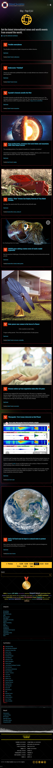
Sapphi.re (23, 762)
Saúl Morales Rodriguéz (11, 648)
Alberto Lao (8, 678)
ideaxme (4, 597)
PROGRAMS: (29, 753)
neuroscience (16, 406)
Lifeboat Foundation (9, 762)
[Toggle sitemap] (48, 5)
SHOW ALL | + (5, 703)
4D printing (6, 612)
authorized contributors (12, 36)
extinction (27, 595)
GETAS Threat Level (26, 737)
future (31, 595)
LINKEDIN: (18, 744)
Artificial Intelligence (21, 593)
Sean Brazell (8, 686)
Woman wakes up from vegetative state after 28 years (26, 388)
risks (24, 599)
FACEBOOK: (18, 742)
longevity (39, 597)
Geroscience (6, 713)
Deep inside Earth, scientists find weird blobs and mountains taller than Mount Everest (28, 144)
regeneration (17, 599)
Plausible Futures (7, 720)
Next (31, 566)
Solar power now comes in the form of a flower (24, 324)
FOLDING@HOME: (18, 753)
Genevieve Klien (10, 212)
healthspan (45, 595)
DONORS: (22, 749)
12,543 (46, 564)
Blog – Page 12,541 (26, 11)
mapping (15, 162)
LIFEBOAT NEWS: (30, 742)
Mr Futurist (6, 716)
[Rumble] (45, 762)
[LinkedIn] (39, 762)
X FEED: (18, 746)
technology (39, 599)
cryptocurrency (14, 595)
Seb (6, 691)
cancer (11, 595)
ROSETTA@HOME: (17, 755)
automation (6, 634)
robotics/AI (19, 212)
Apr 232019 (5, 44)
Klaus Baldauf (8, 671)
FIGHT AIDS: (19, 751)
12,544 (18, 566)
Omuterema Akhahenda (11, 669)
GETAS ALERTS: (30, 744)
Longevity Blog (6, 715)
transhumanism (46, 599)
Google (37, 595)
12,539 (26, 564)
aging (4, 593)
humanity (50, 595)
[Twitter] (37, 762)
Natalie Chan (8, 684)
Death (19, 595)
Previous (10, 564)
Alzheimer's (10, 593)
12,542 (41, 564)
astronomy (5, 631)
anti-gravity (6, 627)
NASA (43, 597)
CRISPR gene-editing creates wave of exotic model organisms (25, 249)
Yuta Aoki (7, 674)
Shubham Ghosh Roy (10, 650)
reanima (6, 599)
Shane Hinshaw (9, 680)
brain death (7, 595)
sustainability (21, 340)
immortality (9, 597)
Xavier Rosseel (9, 162)
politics (49, 597)
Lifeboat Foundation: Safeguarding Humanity (23, 5)
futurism (15, 82)
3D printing (6, 611)
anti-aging (15, 593)
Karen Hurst (8, 663)
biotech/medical (17, 264)
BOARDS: (29, 749)
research (22, 599)
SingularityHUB (7, 722)
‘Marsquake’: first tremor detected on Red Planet (24, 417)
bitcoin (48, 593)
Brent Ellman (8, 689)
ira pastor (21, 597)
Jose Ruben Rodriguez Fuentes (12, 665)
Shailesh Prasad (10, 57)
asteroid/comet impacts (9, 630)
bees (4, 635)
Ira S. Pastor (8, 699)
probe (14, 463)
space (13, 480)
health (40, 595)
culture (18, 595)
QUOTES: (28, 757)
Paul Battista (8, 657)
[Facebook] (34, 762)
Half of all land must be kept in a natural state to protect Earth (27, 540)
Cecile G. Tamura (9, 672)
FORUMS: (23, 757)
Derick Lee (7, 676)
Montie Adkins (8, 697)
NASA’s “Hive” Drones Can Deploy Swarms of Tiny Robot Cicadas (27, 199)
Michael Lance (8, 693)
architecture (6, 628)
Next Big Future (7, 718)
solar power (16, 340)
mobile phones (16, 57)
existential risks (23, 595)
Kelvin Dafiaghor (9, 661)
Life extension (28, 597)
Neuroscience (46, 597)
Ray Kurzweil (6, 617)
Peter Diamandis (7, 614)
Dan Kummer (8, 667)
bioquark (32, 593)
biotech (38, 593)
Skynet (5, 621)
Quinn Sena (9, 480)
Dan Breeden (8, 654)
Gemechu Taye (9, 659)
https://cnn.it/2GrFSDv (36, 101)
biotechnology (44, 593)
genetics (21, 264)
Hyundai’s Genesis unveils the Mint (19, 93)
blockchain (4, 595)
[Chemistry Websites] (26, 583)
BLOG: (28, 746)
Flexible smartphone (15, 44)
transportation (16, 108)
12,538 (21, 564)
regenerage (11, 599)
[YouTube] (42, 762)
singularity (27, 599)
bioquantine (27, 593)
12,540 (31, 564)
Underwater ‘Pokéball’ (15, 68)
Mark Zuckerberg (7, 622)
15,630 (25, 566)
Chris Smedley (8, 701)
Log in (4, 36)
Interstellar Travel (16, 597)
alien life (5, 625)
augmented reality (7, 632)
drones (15, 212)
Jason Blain (8, 695)
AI (7, 593)
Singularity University (8, 619)
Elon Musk (5, 618)
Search (50, 575)
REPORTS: (29, 751)
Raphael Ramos (9, 682)
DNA (4, 615)
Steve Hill (7, 687)
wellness (26, 601)
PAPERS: (28, 755)
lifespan (34, 597)
